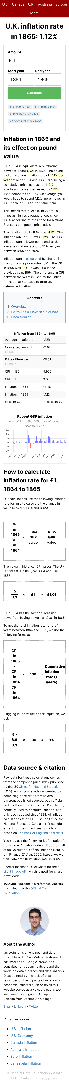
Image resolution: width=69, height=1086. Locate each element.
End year (42, 71)
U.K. (31, 4)
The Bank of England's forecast (40, 833)
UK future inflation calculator (25, 120)
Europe (61, 4)
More (34, 13)
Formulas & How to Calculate (34, 312)
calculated (33, 258)
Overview (19, 307)
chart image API (15, 871)
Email (7, 1006)
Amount (14, 52)
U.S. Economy (21, 1036)
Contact (26, 1078)
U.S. (5, 4)
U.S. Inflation (20, 1029)
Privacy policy (46, 1078)
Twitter (34, 1006)
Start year (16, 71)
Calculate (34, 93)
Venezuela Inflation (25, 1063)
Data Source (21, 317)
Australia (45, 4)
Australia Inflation (24, 1049)
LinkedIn (20, 1006)
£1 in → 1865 (20, 107)
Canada (18, 4)
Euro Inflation (21, 1056)
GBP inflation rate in (24, 114)
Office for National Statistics (39, 787)
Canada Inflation (23, 1043)
